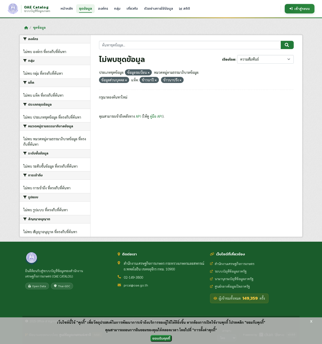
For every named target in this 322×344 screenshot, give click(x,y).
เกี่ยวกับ (132, 8)
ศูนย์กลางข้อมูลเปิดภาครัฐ (232, 286)
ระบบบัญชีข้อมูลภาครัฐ (231, 271)
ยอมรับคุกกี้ (161, 338)
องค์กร (103, 8)
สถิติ (186, 8)
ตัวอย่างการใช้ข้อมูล (158, 8)
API (138, 116)
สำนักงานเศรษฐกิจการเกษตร (234, 263)
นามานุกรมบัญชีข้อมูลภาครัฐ (234, 279)
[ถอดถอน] (148, 73)
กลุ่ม (117, 8)
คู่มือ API (156, 116)
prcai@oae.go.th (136, 285)
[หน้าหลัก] (26, 27)
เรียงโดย (228, 59)
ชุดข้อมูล (85, 8)
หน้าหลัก (67, 8)
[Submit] (287, 45)
